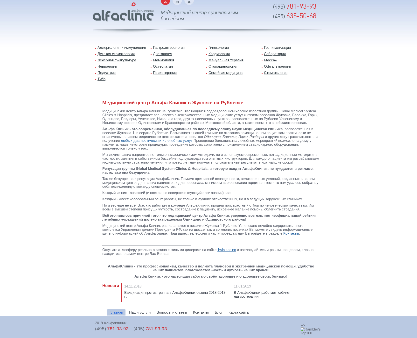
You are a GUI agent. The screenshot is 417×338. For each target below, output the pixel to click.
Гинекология (218, 48)
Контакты (291, 233)
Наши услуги (140, 312)
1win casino (226, 250)
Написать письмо (177, 2)
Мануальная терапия (225, 60)
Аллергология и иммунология (121, 48)
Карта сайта (189, 2)
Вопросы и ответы (172, 312)
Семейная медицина (225, 73)
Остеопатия (163, 66)
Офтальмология (277, 66)
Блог (218, 312)
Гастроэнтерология (169, 48)
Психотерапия (165, 73)
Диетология (162, 54)
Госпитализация (277, 48)
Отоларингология (222, 66)
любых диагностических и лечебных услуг (156, 141)
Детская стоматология (116, 54)
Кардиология (219, 54)
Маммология (163, 60)
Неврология (107, 66)
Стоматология (275, 73)
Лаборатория (275, 54)
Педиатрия (106, 73)
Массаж (270, 60)
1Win (101, 79)
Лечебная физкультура (116, 60)
